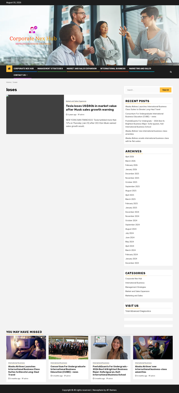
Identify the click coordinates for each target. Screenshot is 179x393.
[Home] (9, 69)
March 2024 (130, 250)
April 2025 (129, 195)
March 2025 (130, 199)
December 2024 (132, 212)
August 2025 (130, 190)
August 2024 (130, 229)
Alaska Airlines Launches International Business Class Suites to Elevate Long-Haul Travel (24, 370)
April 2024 (129, 246)
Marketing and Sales (140, 69)
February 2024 (131, 254)
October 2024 (131, 220)
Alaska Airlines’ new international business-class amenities (151, 369)
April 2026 (129, 156)
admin (82, 115)
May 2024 (129, 242)
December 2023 (132, 263)
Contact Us (20, 75)
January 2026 (131, 169)
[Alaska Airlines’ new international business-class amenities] (153, 347)
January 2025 (131, 208)
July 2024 (129, 233)
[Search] (170, 71)
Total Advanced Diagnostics (138, 311)
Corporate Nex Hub (24, 69)
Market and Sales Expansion (82, 69)
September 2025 (132, 186)
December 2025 (132, 173)
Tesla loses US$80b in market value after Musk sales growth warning (91, 108)
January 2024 (131, 259)
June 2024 (129, 237)
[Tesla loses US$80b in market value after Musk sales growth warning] (35, 114)
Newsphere (98, 390)
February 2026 (131, 165)
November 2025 (132, 178)
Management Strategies (50, 69)
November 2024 (132, 216)
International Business (112, 69)
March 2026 (130, 161)
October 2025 (131, 182)
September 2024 (132, 225)
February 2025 (131, 203)
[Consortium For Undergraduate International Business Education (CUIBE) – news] (68, 347)
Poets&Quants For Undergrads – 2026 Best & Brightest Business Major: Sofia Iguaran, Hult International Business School (144, 124)
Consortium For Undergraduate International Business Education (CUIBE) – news (68, 369)
